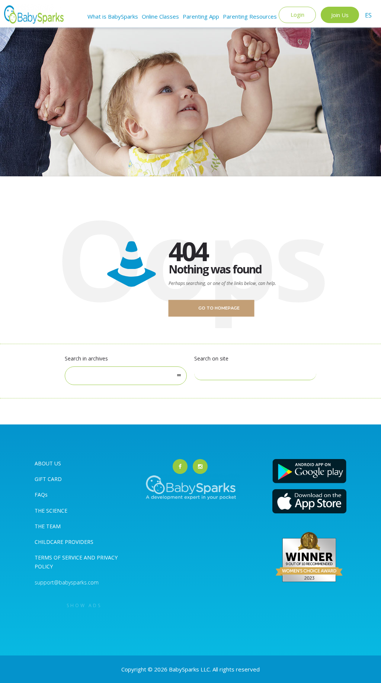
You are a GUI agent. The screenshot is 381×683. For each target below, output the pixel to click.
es (368, 15)
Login (297, 14)
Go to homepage (219, 308)
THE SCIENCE (51, 510)
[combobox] (126, 375)
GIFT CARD (48, 478)
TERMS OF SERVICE (59, 557)
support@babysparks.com (67, 582)
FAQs (41, 494)
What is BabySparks (112, 16)
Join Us (340, 15)
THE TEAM (48, 526)
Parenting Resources (250, 16)
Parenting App (201, 16)
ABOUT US (48, 463)
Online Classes (160, 16)
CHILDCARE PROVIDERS (64, 541)
